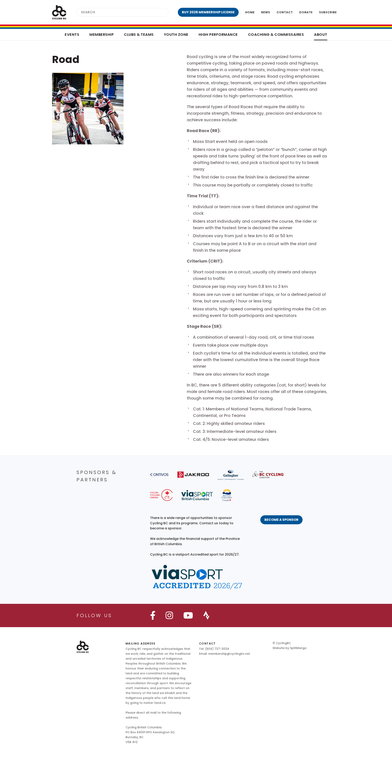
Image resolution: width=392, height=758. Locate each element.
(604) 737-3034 (217, 648)
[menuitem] (208, 12)
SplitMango (298, 648)
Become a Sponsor (281, 519)
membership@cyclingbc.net (229, 653)
